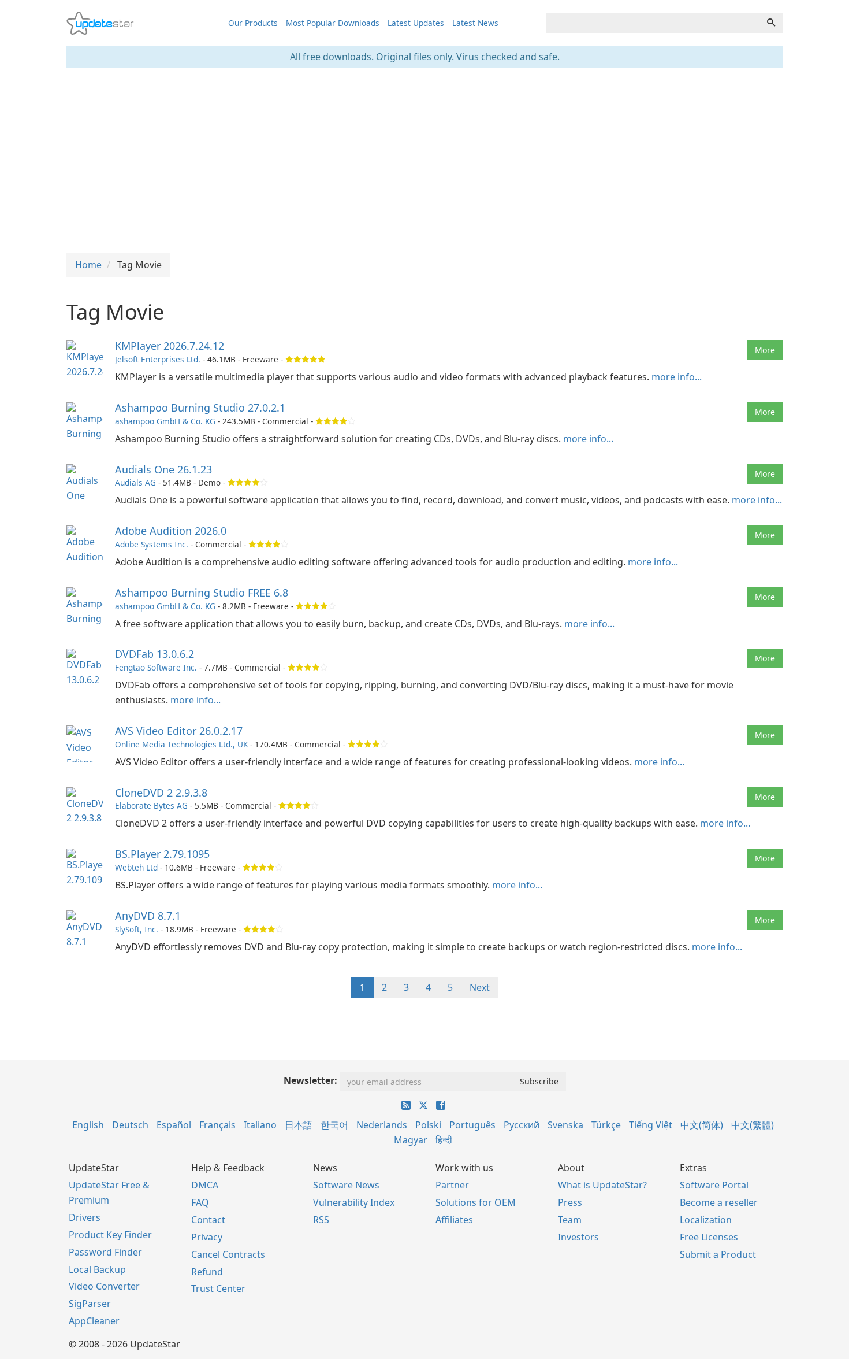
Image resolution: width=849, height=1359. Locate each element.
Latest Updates (416, 22)
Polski (428, 1125)
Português (472, 1125)
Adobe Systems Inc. (151, 544)
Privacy (206, 1237)
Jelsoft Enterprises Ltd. (157, 359)
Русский (521, 1125)
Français (217, 1125)
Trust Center (218, 1288)
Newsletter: (310, 1080)
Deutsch (130, 1125)
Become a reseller (719, 1202)
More (765, 350)
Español (174, 1125)
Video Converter (104, 1286)
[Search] (771, 23)
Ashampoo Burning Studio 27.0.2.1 (200, 407)
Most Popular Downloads (332, 22)
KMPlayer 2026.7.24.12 (169, 346)
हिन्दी (443, 1140)
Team (570, 1219)
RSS (321, 1219)
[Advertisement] (424, 161)
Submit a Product (718, 1254)
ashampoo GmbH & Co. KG (165, 421)
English (88, 1125)
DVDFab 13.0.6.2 (154, 654)
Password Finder (105, 1252)
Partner (452, 1185)
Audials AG (135, 482)
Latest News (475, 22)
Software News (346, 1185)
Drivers (84, 1217)
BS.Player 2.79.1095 (162, 854)
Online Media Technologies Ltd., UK (181, 744)
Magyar (410, 1140)
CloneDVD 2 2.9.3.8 (161, 792)
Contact (208, 1219)
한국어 (334, 1125)
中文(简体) (701, 1125)
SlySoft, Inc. (136, 929)
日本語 (298, 1125)
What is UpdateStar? (602, 1185)
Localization (706, 1219)
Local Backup (97, 1269)
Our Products (253, 22)
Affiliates (454, 1219)
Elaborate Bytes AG (151, 805)
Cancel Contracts (228, 1254)
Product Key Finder (110, 1234)
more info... (676, 377)
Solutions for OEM (475, 1202)
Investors (578, 1237)
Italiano (260, 1125)
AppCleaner (94, 1320)
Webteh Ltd (136, 867)
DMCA (204, 1185)
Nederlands (381, 1125)
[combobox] (653, 23)
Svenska (565, 1125)
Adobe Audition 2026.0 (170, 531)
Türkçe (606, 1125)
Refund (207, 1271)
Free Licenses (709, 1237)
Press (570, 1202)
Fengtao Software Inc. (156, 667)
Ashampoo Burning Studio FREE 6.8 (201, 592)
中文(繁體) (752, 1125)
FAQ (200, 1202)
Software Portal (714, 1185)
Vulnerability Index (353, 1202)
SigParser (90, 1303)
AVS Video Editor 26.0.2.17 (179, 731)
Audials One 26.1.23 (163, 469)
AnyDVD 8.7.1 (148, 916)
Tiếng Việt (650, 1125)
